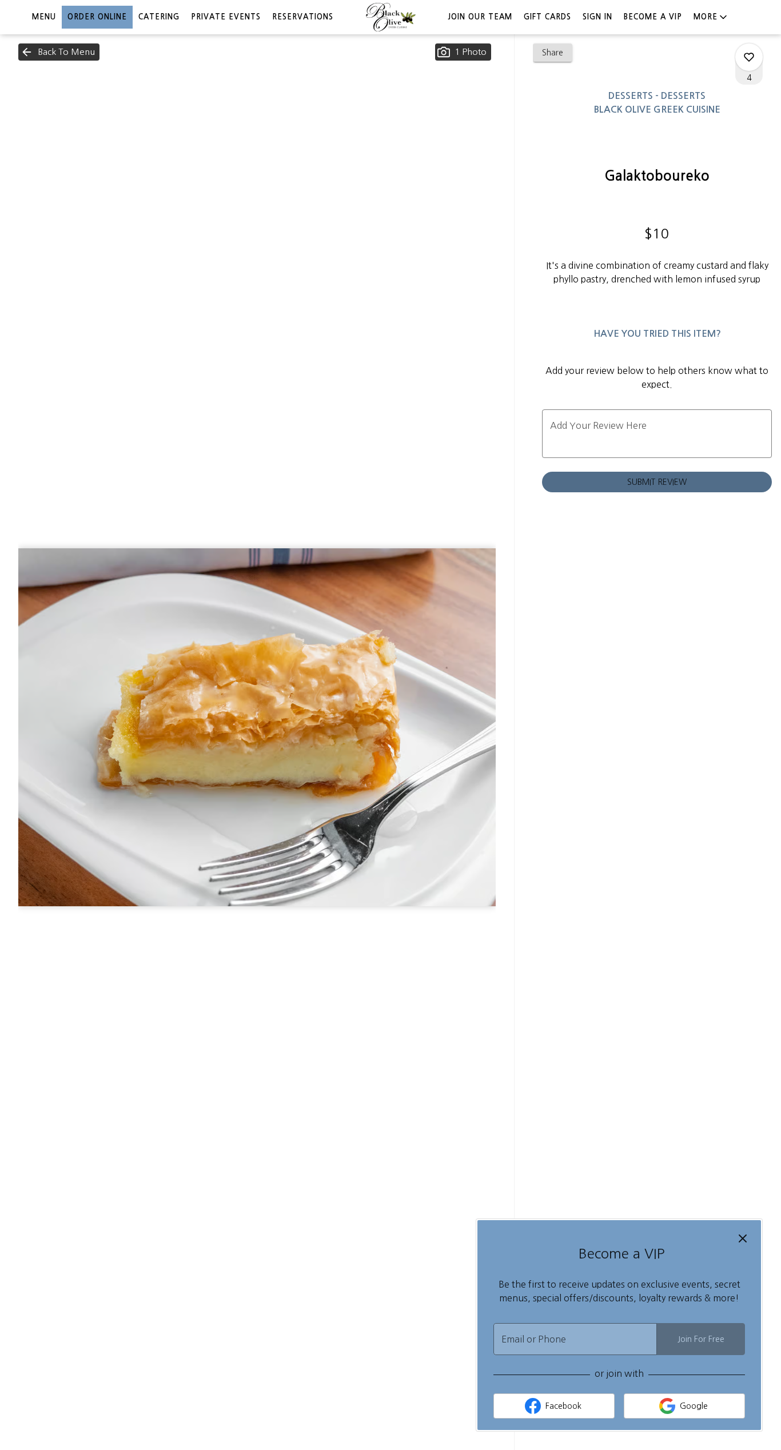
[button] (711, 17)
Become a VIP (653, 17)
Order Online (97, 17)
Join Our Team (480, 17)
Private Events (226, 17)
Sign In (597, 17)
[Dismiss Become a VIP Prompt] (742, 1238)
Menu (44, 17)
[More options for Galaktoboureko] (749, 57)
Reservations (302, 17)
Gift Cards (547, 17)
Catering (159, 17)
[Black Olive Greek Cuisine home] (390, 17)
